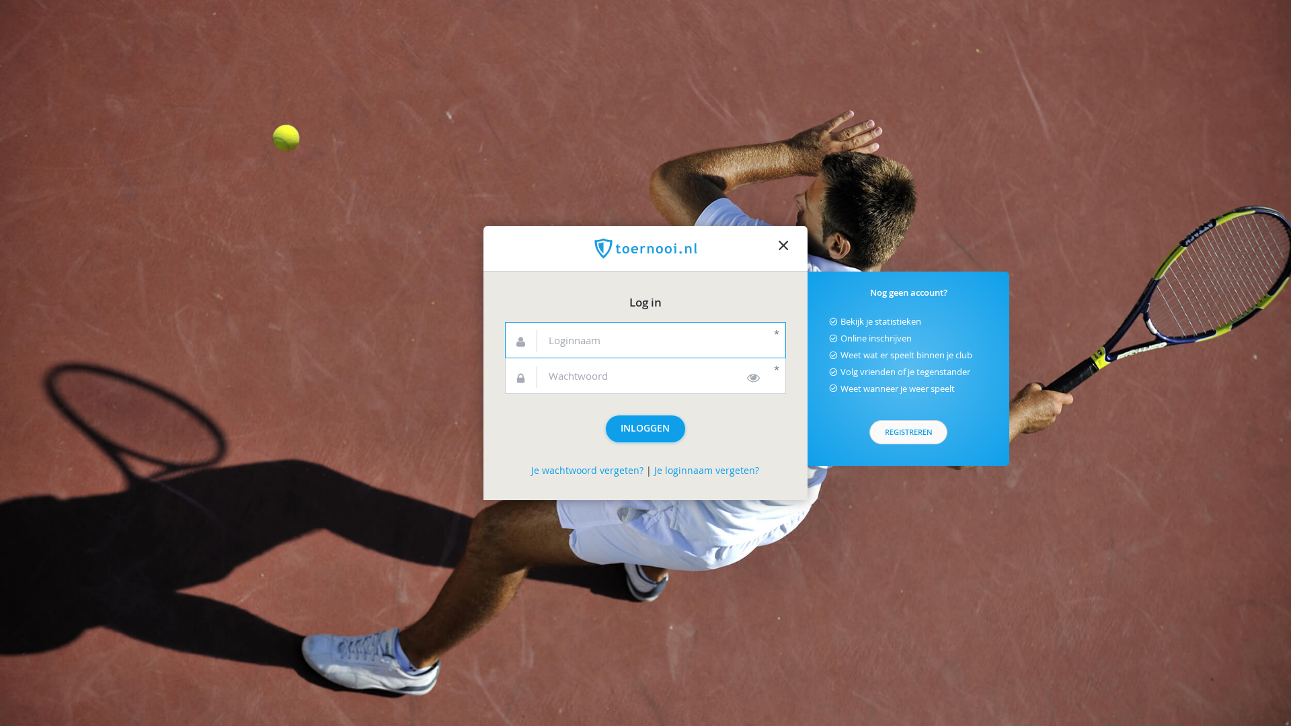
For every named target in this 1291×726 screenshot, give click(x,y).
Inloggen (645, 428)
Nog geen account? (908, 292)
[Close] (783, 248)
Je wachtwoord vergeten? (587, 471)
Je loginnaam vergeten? (706, 471)
